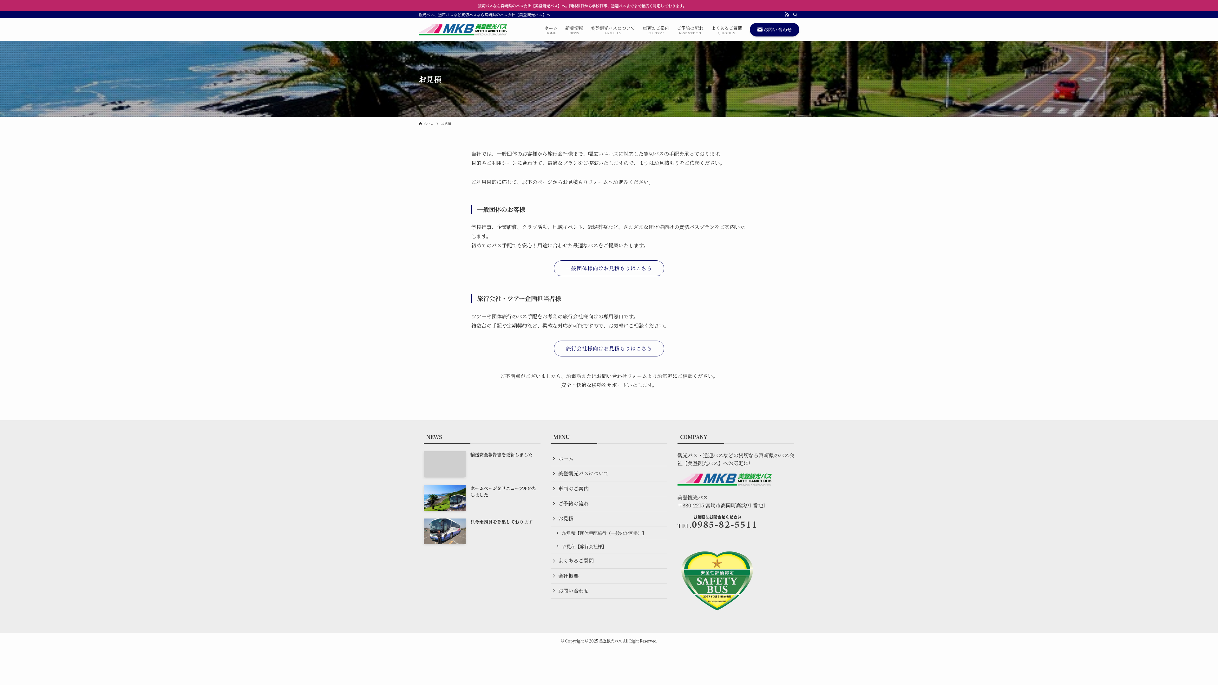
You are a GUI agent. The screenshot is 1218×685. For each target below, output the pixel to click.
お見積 (565, 518)
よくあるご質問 (576, 560)
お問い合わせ (573, 590)
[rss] (787, 14)
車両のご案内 (573, 488)
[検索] (795, 14)
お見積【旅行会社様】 (584, 546)
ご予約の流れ (573, 503)
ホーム (565, 458)
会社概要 (568, 575)
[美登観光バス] (463, 29)
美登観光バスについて (583, 473)
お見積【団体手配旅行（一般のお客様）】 (604, 533)
